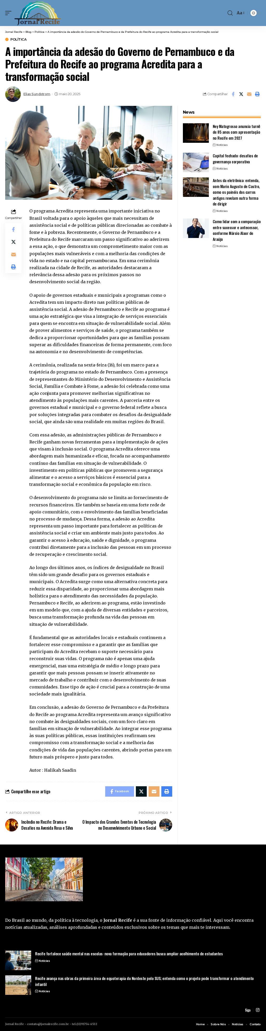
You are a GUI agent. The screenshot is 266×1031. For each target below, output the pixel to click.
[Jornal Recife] (38, 13)
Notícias (222, 145)
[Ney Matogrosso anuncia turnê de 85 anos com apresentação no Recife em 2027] (196, 133)
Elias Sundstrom (36, 94)
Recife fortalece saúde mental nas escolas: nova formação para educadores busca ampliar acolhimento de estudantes (129, 953)
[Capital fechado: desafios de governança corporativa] (196, 162)
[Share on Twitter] (241, 94)
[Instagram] (258, 1010)
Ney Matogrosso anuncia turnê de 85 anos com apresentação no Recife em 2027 (236, 132)
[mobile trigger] (9, 13)
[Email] (249, 94)
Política (18, 39)
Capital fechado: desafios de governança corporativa (235, 158)
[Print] (257, 94)
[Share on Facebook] (233, 94)
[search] (230, 13)
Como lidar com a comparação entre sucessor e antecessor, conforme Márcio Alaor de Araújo (237, 230)
